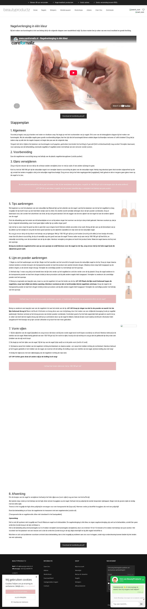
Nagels (43, 10)
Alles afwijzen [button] (20, 597)
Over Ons (98, 10)
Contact (46, 586)
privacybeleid (29, 586)
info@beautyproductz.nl (24, 566)
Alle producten (80, 586)
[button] (20, 602)
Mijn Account (79, 566)
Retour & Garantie (81, 574)
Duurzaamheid (48, 578)
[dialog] (20, 591)
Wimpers (53, 10)
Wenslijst (78, 570)
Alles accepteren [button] (20, 592)
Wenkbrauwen (65, 10)
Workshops (79, 10)
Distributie (110, 10)
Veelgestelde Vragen (51, 582)
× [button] (36, 577)
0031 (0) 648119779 (26, 569)
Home (35, 10)
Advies (89, 10)
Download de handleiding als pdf (73, 116)
